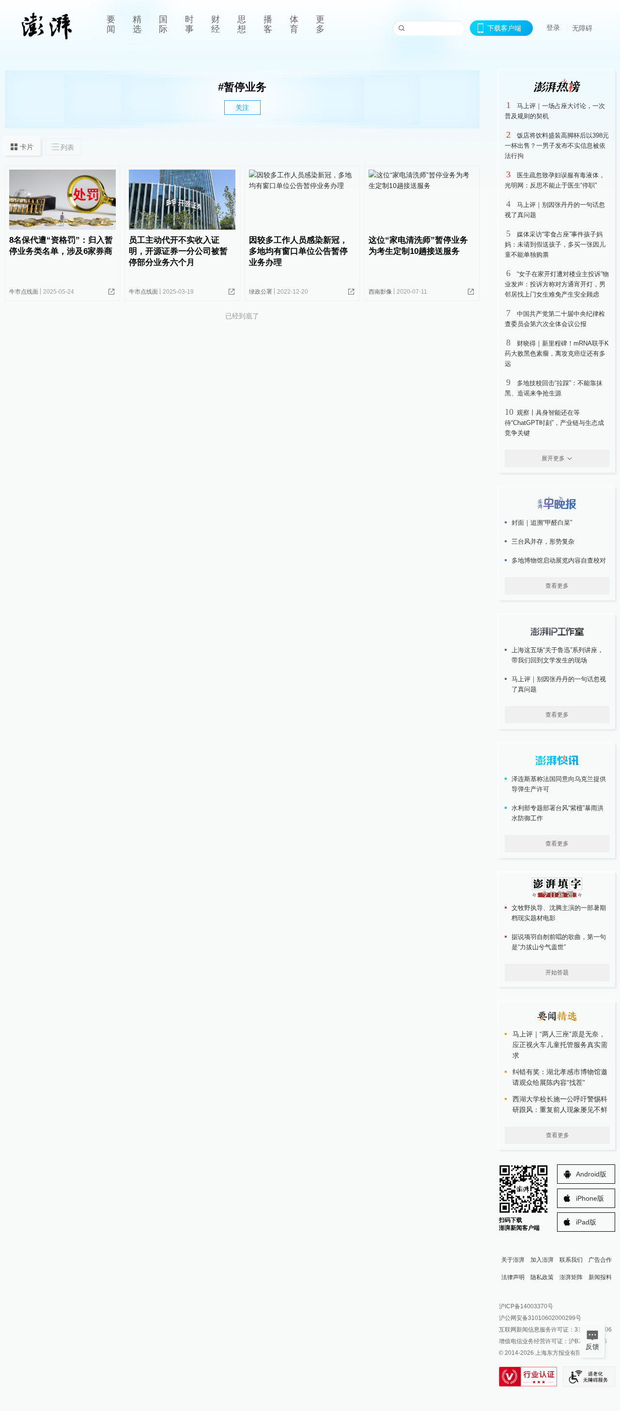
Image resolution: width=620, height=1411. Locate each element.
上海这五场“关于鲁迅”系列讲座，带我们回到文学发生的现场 (558, 655)
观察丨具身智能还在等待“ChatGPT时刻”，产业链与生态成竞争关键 (554, 423)
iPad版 (586, 1222)
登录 (553, 27)
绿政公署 (260, 291)
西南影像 (380, 291)
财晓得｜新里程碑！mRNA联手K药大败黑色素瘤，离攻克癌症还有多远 (557, 353)
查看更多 (557, 585)
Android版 (591, 1174)
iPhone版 (590, 1198)
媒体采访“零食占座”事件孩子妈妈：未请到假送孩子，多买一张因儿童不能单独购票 (555, 244)
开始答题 (557, 972)
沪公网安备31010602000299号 (540, 1318)
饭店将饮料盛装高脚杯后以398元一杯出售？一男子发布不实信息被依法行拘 (557, 145)
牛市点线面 (23, 291)
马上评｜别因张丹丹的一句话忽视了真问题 (559, 684)
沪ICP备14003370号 (526, 1306)
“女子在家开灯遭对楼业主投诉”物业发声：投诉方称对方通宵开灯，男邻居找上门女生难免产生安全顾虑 (557, 284)
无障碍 (582, 28)
